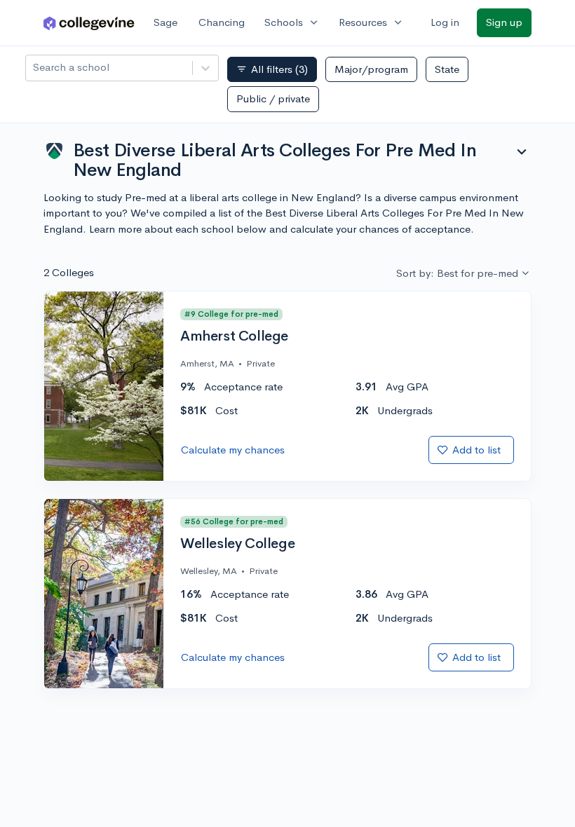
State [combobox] (447, 69)
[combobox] (34, 68)
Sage (165, 22)
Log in (445, 22)
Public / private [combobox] (273, 98)
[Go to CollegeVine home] (89, 23)
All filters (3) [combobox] (272, 69)
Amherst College (234, 336)
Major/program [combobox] (371, 69)
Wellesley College (237, 544)
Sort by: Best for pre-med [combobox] (457, 273)
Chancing (221, 22)
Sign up (504, 22)
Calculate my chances (233, 449)
